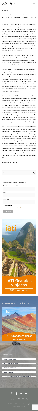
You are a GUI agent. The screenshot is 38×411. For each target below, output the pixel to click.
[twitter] (21, 393)
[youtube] (26, 393)
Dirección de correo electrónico (11, 185)
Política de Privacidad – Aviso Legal (19, 404)
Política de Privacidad (21, 207)
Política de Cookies (19, 407)
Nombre (5, 192)
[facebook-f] (16, 393)
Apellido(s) (6, 199)
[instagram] (12, 393)
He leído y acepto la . (16, 207)
